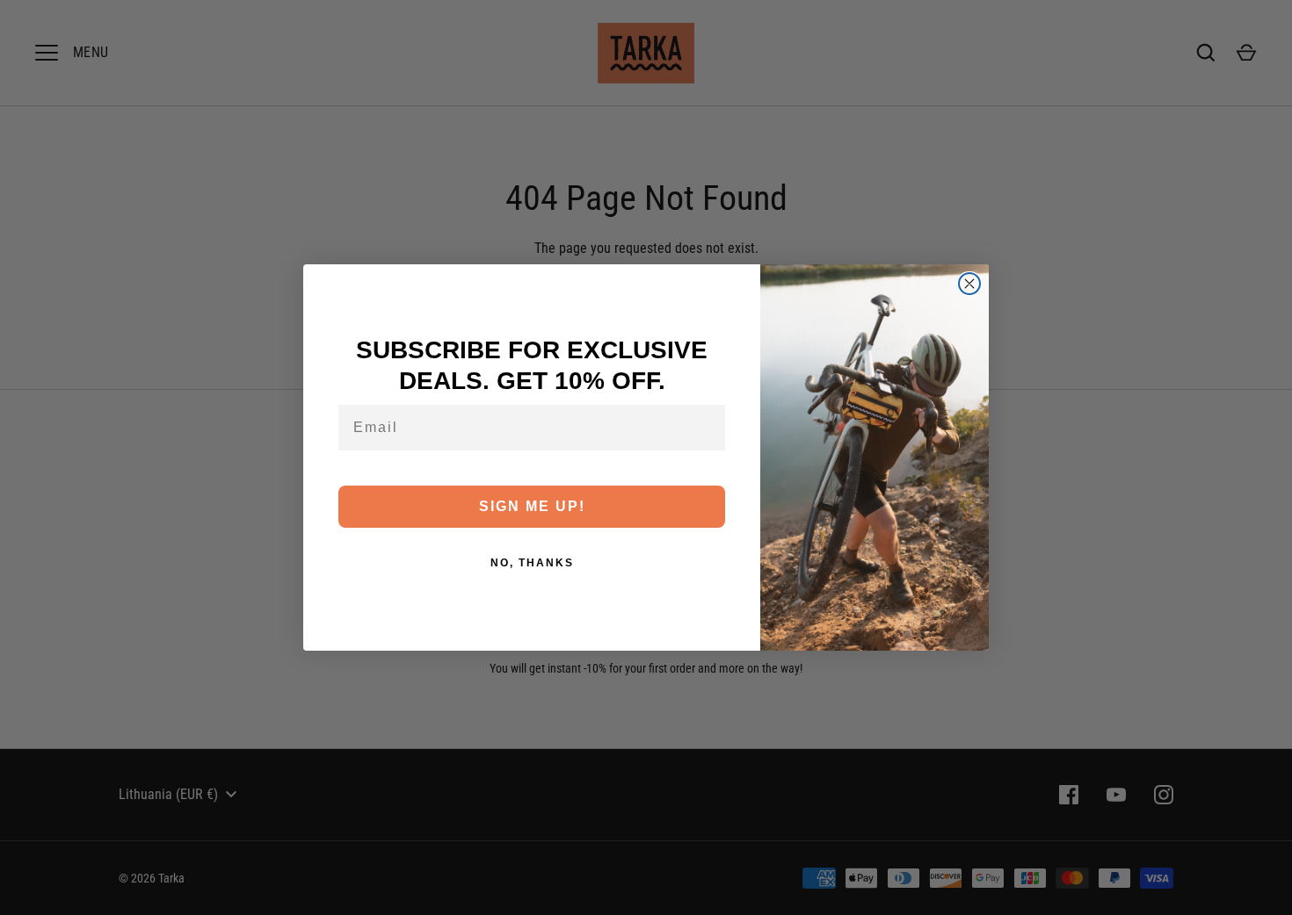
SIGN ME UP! (532, 506)
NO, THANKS (532, 563)
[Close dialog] (969, 283)
